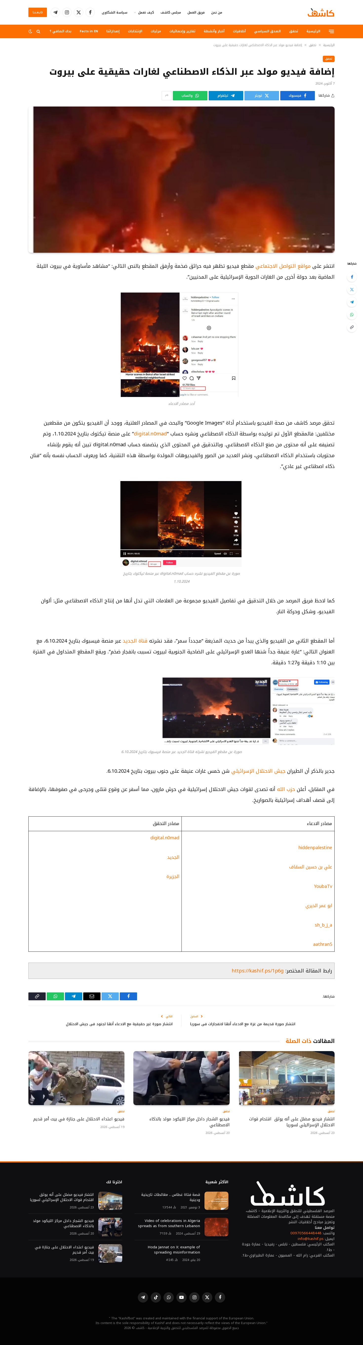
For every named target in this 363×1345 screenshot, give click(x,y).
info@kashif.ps (310, 1238)
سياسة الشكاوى (114, 12)
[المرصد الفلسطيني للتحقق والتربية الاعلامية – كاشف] (321, 12)
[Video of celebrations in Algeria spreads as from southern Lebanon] (216, 1227)
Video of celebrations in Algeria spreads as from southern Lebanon (169, 1223)
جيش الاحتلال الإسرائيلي (259, 771)
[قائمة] (331, 31)
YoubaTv (323, 886)
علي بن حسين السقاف (310, 867)
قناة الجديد (136, 641)
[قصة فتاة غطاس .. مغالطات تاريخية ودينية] (216, 1201)
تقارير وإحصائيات (182, 31)
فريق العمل (196, 12)
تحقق (293, 31)
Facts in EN (89, 31)
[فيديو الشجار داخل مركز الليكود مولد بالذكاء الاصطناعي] (181, 1078)
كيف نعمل (146, 12)
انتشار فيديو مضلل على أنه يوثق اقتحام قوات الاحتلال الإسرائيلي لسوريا (292, 1122)
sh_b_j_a (323, 925)
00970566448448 (306, 1233)
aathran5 (322, 944)
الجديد (173, 857)
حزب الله (285, 789)
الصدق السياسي (267, 31)
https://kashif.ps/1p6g (258, 970)
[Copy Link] (352, 327)
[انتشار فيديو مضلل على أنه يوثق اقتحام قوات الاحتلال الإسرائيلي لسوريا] (287, 1078)
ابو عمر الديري (318, 905)
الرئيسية (313, 31)
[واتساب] (352, 315)
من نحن (216, 12)
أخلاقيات (239, 31)
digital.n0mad (150, 433)
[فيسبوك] (352, 277)
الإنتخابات (135, 31)
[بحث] (38, 31)
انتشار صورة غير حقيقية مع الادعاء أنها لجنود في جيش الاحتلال (119, 1024)
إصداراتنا (113, 31)
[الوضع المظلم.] (30, 31)
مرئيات (156, 31)
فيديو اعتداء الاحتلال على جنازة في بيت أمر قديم (78, 1119)
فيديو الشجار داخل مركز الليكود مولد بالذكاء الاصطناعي (189, 1122)
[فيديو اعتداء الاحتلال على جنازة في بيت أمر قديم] (76, 1078)
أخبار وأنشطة (214, 31)
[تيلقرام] (352, 302)
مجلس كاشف (171, 12)
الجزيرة (172, 876)
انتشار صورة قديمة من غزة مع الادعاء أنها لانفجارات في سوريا (242, 1024)
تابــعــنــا (38, 12)
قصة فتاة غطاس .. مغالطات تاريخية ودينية (170, 1197)
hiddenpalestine (315, 847)
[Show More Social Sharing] (167, 95)
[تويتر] (352, 289)
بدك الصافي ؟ (60, 31)
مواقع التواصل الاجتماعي (283, 266)
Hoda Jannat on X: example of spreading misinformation (174, 1250)
